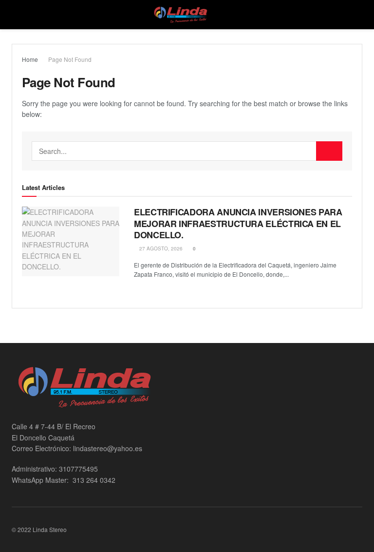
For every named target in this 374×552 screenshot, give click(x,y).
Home (30, 59)
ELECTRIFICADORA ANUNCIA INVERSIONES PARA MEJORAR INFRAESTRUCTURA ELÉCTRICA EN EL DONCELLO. (238, 223)
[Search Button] (329, 151)
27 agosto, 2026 (160, 248)
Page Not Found (70, 59)
